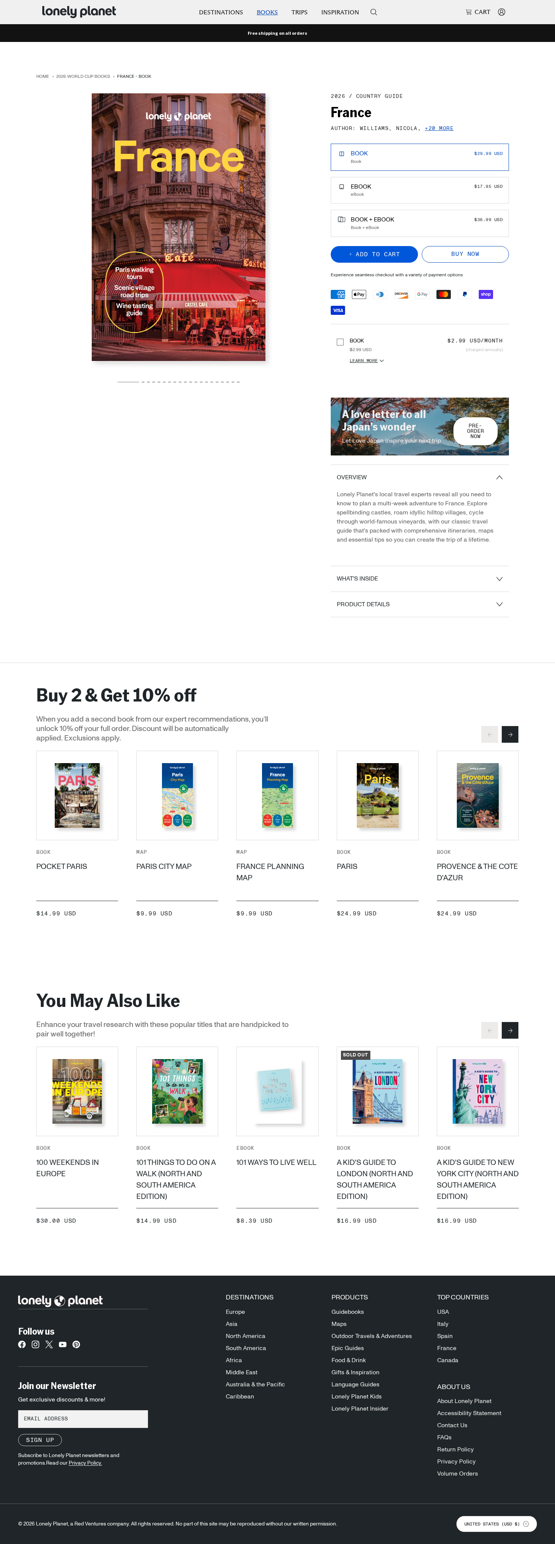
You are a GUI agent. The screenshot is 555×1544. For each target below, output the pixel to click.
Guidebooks (347, 1312)
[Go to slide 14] (206, 382)
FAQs (444, 1437)
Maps (339, 1324)
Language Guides (355, 1384)
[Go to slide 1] (128, 382)
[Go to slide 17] (222, 382)
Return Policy (455, 1449)
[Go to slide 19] (232, 382)
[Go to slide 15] (211, 382)
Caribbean (240, 1397)
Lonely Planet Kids (356, 1397)
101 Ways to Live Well (276, 1162)
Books (267, 12)
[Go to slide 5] (158, 382)
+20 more (439, 128)
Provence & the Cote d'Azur (477, 872)
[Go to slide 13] (201, 382)
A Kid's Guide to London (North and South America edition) (375, 1179)
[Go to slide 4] (153, 382)
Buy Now (465, 254)
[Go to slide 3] (148, 382)
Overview (352, 477)
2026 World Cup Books (83, 76)
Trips (299, 12)
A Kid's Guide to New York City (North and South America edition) (478, 1179)
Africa (234, 1360)
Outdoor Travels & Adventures (371, 1336)
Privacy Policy (456, 1462)
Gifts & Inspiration (355, 1372)
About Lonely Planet (464, 1401)
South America (246, 1348)
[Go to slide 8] (174, 382)
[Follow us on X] (49, 1347)
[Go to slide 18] (227, 382)
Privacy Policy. (85, 1463)
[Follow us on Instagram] (35, 1347)
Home (42, 76)
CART (482, 12)
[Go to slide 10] (185, 382)
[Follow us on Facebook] (22, 1347)
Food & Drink (348, 1360)
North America (245, 1336)
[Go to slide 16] (217, 382)
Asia (231, 1324)
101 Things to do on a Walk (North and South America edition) (176, 1179)
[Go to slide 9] (180, 382)
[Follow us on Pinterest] (76, 1347)
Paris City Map (163, 866)
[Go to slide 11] (190, 382)
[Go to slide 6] (164, 382)
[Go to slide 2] (143, 382)
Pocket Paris (61, 866)
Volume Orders (457, 1474)
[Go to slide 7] (169, 382)
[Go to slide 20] (238, 382)
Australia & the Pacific (255, 1384)
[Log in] (501, 11)
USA (443, 1312)
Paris (347, 866)
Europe (235, 1312)
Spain (445, 1336)
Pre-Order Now (475, 431)
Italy (443, 1324)
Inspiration (340, 12)
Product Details (363, 604)
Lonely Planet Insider (359, 1409)
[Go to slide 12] (195, 382)
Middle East (241, 1372)
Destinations (221, 12)
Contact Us (452, 1425)
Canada (447, 1360)
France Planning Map (270, 872)
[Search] (374, 12)
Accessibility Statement (469, 1413)
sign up (40, 1440)
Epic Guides (347, 1348)
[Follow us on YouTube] (62, 1347)
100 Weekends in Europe (67, 1168)
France (446, 1348)
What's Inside (357, 579)
